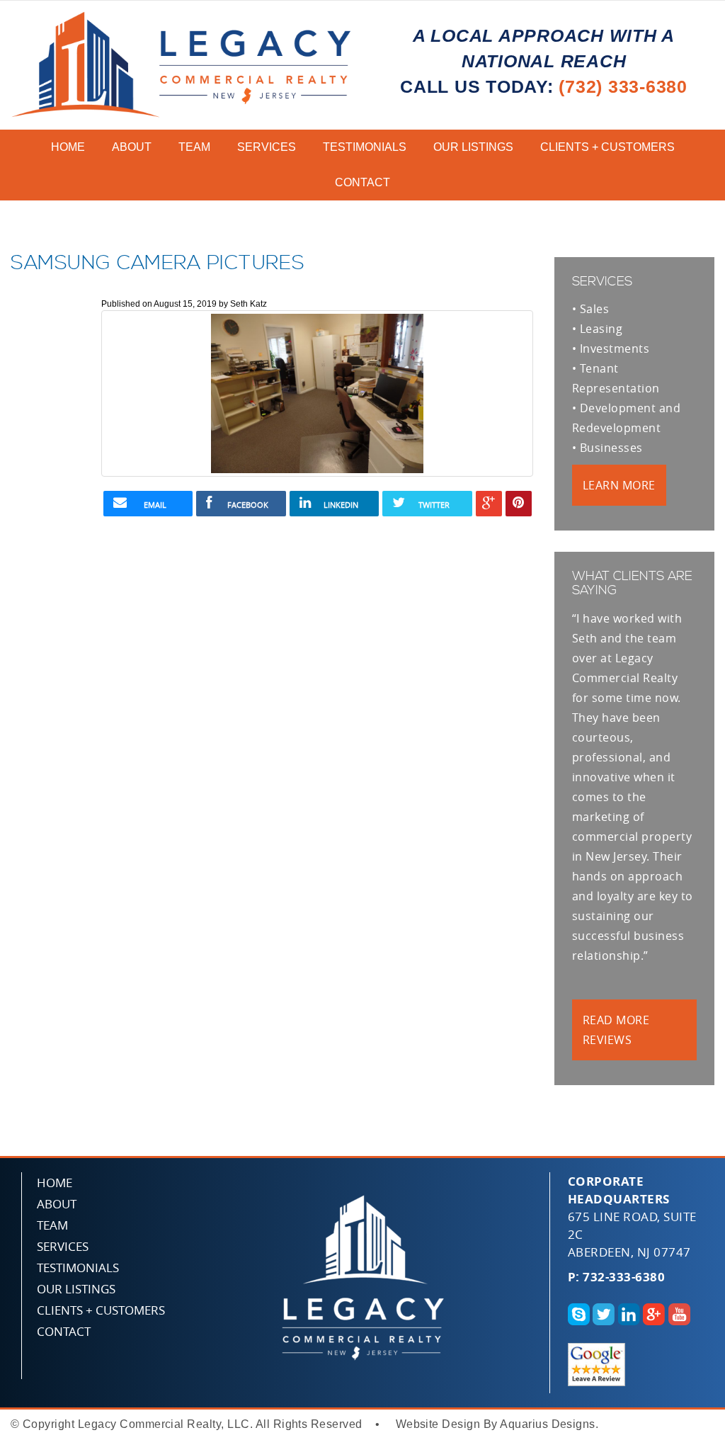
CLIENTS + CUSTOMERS (607, 147)
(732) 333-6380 (623, 86)
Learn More (619, 485)
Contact (362, 182)
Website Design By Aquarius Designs (495, 1424)
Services (266, 147)
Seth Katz (248, 304)
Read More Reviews (616, 1030)
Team (194, 147)
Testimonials (364, 147)
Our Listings (473, 147)
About (132, 147)
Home (68, 147)
